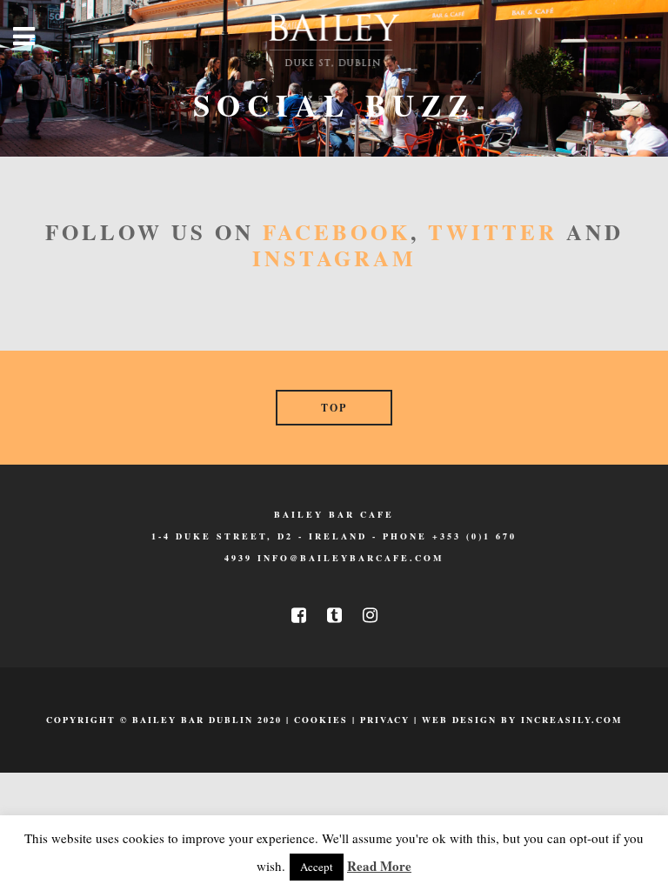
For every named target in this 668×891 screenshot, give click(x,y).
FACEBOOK (337, 232)
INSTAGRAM (334, 258)
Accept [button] (316, 866)
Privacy (385, 719)
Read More (379, 865)
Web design (459, 719)
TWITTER (493, 232)
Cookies (321, 719)
